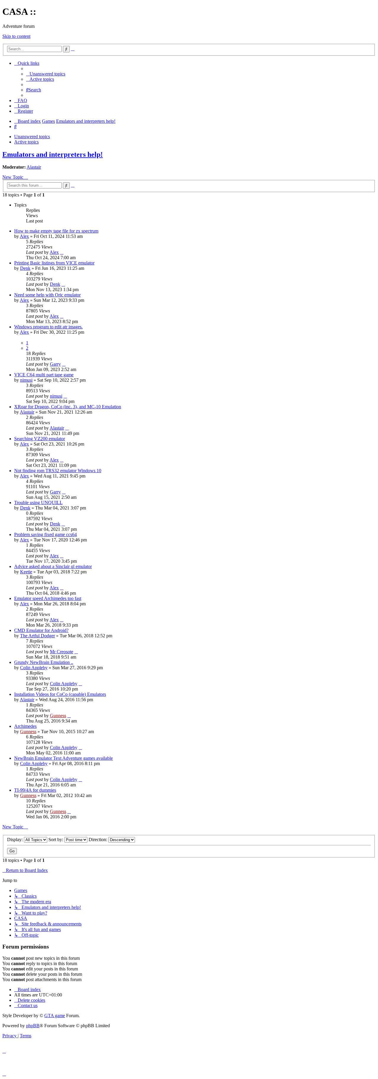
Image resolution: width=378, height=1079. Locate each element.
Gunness (58, 715)
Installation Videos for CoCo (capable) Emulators (60, 694)
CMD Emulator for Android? (41, 630)
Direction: (98, 839)
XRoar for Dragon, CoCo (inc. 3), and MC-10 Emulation (67, 406)
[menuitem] (45, 73)
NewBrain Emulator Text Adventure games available (63, 758)
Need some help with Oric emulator (47, 294)
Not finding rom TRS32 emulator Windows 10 (57, 470)
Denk (25, 268)
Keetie (26, 571)
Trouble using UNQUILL (38, 502)
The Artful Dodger (37, 635)
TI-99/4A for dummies (35, 790)
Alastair (34, 167)
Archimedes (25, 726)
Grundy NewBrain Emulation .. (43, 662)
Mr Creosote (61, 651)
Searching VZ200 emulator (39, 438)
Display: (15, 839)
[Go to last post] (61, 252)
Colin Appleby (34, 667)
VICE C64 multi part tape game (44, 374)
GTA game (54, 1015)
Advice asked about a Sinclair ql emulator (53, 566)
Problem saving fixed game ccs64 (45, 534)
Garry (55, 364)
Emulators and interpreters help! (52, 154)
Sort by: (56, 839)
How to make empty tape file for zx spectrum (56, 230)
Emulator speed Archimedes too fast (47, 598)
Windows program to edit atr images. (48, 326)
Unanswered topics (32, 136)
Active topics (26, 141)
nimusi (26, 380)
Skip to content (16, 36)
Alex (24, 236)
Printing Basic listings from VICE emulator (54, 262)
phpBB (33, 1025)
